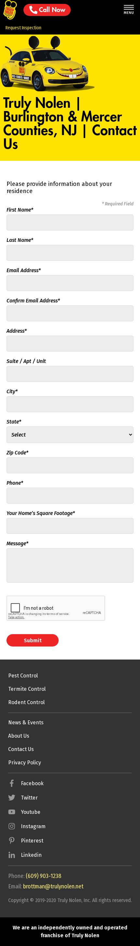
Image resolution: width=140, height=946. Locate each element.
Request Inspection (23, 28)
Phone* (15, 483)
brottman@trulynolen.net (53, 886)
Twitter (29, 798)
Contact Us (21, 749)
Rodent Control (26, 702)
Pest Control (23, 676)
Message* (17, 543)
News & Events (26, 722)
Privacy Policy (24, 762)
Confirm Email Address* (33, 301)
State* (14, 422)
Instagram (33, 826)
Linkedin (31, 855)
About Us (18, 736)
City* (12, 391)
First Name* (20, 210)
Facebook (32, 783)
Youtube (30, 812)
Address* (17, 331)
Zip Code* (17, 453)
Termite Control (27, 689)
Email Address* (24, 270)
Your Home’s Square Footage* (41, 513)
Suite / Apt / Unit (26, 361)
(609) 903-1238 (43, 876)
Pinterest (32, 841)
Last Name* (20, 240)
